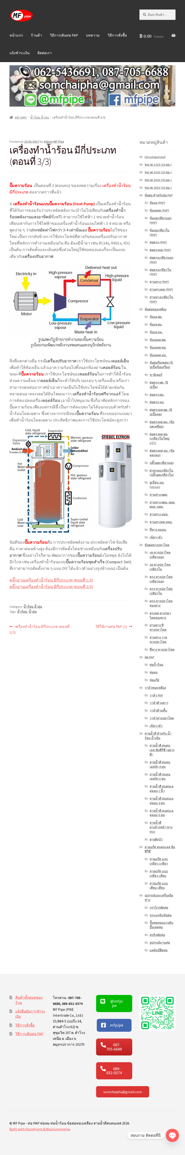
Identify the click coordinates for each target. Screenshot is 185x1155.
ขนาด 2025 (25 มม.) (158, 180)
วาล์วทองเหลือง (155, 688)
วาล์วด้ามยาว (159, 703)
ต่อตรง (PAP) (158, 242)
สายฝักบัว (156, 839)
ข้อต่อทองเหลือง (155, 309)
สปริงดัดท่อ (157, 935)
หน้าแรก (16, 35)
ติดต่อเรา (44, 53)
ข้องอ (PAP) (157, 203)
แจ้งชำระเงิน (19, 53)
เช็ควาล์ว (156, 537)
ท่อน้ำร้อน (156, 665)
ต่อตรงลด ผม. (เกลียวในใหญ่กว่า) (159, 438)
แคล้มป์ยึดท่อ (158, 950)
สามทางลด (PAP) (161, 289)
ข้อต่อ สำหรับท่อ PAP (159, 195)
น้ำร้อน (22, 612)
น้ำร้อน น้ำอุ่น (39, 117)
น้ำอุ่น (33, 612)
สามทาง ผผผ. (159, 495)
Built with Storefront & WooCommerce (39, 1129)
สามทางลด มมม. (161, 522)
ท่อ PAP (149, 657)
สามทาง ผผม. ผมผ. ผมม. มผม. (162, 504)
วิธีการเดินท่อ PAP (64, 35)
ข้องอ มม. (156, 332)
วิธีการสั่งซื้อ (117, 35)
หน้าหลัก (21, 117)
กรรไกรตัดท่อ (159, 908)
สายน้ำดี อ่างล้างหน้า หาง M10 (161, 827)
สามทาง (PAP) (159, 282)
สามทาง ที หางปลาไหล (158, 627)
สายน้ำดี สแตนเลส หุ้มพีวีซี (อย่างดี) (162, 750)
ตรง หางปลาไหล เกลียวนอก (161, 579)
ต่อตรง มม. (157, 402)
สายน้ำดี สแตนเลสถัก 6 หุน (160, 776)
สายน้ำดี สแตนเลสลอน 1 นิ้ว (161, 788)
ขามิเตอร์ (156, 375)
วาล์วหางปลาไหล (162, 718)
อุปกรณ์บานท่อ (160, 943)
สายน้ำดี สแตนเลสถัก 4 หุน (160, 764)
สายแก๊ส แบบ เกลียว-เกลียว (159, 861)
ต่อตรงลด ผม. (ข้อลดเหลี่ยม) (162, 424)
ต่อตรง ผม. (157, 395)
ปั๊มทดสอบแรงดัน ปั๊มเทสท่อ (161, 925)
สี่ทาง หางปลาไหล (162, 649)
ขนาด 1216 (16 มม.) (158, 165)
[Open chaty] (172, 1135)
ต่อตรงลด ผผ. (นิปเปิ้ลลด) (161, 412)
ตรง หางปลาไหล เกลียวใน (161, 591)
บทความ (93, 35)
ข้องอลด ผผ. (158, 340)
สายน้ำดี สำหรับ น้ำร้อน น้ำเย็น (158, 735)
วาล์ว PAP (156, 695)
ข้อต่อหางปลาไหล (157, 545)
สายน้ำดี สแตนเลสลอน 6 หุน (161, 813)
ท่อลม (153, 672)
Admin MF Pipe (54, 142)
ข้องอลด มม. (158, 355)
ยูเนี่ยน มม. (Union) (157, 484)
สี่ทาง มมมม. (158, 530)
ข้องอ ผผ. (156, 317)
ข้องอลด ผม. (158, 347)
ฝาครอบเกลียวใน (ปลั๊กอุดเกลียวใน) (162, 472)
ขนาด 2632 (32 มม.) (158, 188)
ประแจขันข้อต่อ (160, 915)
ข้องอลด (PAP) (159, 210)
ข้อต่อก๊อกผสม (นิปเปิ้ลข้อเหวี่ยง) (161, 365)
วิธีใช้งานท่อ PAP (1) (111, 627)
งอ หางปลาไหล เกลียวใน (160, 567)
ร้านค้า (36, 35)
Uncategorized (155, 157)
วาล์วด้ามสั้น (158, 710)
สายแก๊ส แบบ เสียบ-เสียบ (159, 885)
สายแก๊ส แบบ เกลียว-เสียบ (159, 873)
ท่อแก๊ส (154, 680)
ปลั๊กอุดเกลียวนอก (162, 463)
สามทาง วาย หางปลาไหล (158, 639)
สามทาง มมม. (159, 514)
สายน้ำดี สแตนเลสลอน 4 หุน (161, 800)
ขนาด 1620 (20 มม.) (158, 172)
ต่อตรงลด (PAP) (160, 250)
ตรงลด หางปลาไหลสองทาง (160, 615)
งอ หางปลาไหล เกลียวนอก (160, 554)
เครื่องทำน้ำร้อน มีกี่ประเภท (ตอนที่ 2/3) (39, 629)
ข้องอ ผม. (156, 324)
